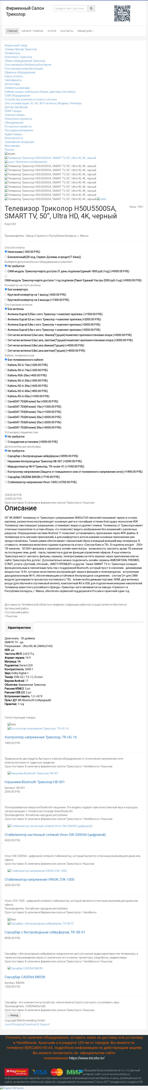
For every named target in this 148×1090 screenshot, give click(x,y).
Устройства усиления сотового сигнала (31, 99)
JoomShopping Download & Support (27, 1024)
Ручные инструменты (18, 126)
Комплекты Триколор (18, 57)
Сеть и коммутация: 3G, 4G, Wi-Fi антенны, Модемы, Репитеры (43, 103)
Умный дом (84, 31)
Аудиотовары (13, 134)
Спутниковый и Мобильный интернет (28, 64)
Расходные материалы (19, 130)
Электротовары (15, 114)
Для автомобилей (16, 107)
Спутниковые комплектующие (24, 68)
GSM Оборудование (17, 95)
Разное (9, 149)
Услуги (51, 31)
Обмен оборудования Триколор (25, 60)
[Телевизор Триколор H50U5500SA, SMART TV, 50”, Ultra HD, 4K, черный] (50, 166)
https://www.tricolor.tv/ (86, 1058)
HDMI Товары (13, 111)
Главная (12, 31)
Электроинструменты (18, 118)
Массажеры (12, 145)
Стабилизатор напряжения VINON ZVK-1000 (39, 879)
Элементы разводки (17, 87)
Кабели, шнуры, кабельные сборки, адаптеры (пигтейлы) (40, 91)
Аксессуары (12, 84)
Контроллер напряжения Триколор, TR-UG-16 (41, 737)
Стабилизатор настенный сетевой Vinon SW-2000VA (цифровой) (55, 835)
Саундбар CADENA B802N (25, 977)
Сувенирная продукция (19, 141)
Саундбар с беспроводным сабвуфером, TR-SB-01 (45, 932)
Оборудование (14, 122)
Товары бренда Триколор (21, 49)
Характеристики (19, 627)
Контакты (67, 31)
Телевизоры (12, 53)
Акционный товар (16, 45)
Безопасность (14, 138)
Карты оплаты (14, 76)
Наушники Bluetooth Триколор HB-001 (35, 782)
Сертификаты (13, 80)
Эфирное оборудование (20, 72)
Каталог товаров (32, 31)
